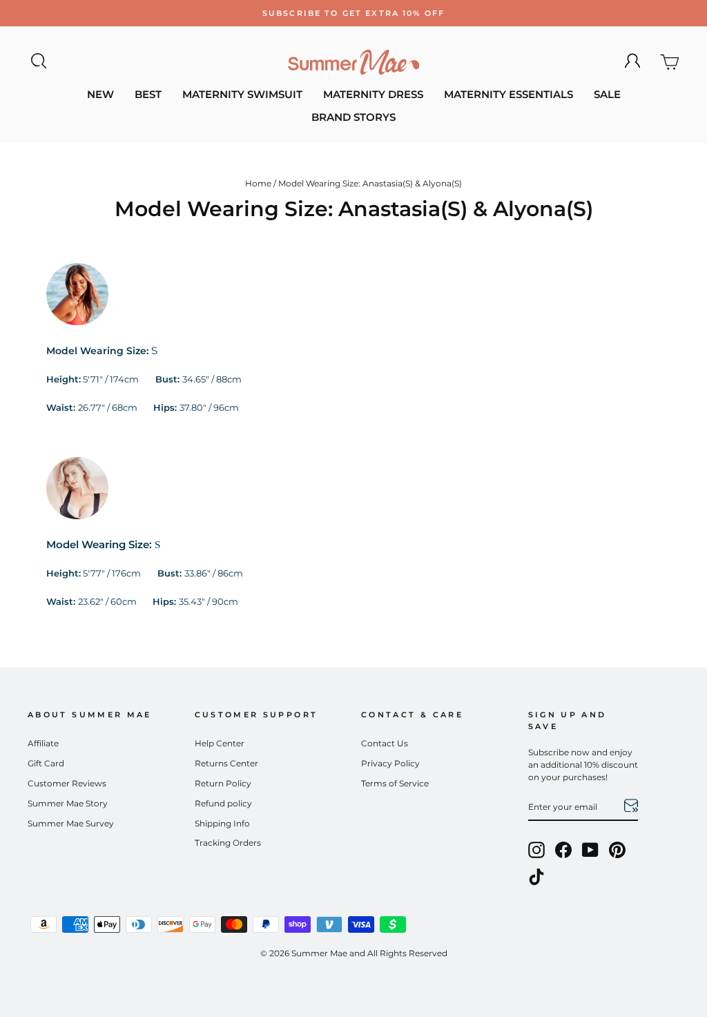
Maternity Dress (373, 94)
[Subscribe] (631, 807)
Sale (607, 94)
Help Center (219, 743)
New (100, 94)
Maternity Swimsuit (242, 94)
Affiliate (43, 743)
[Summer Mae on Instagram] (536, 850)
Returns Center (226, 763)
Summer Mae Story (68, 803)
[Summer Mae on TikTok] (536, 877)
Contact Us (384, 743)
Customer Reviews (67, 783)
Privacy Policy (390, 763)
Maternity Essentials (508, 94)
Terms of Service (395, 783)
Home (258, 183)
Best (148, 94)
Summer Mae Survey (71, 823)
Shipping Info (222, 823)
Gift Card (46, 763)
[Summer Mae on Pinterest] (617, 850)
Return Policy (223, 783)
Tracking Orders (228, 842)
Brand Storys (353, 117)
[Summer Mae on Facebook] (563, 850)
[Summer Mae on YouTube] (590, 850)
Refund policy (223, 803)
